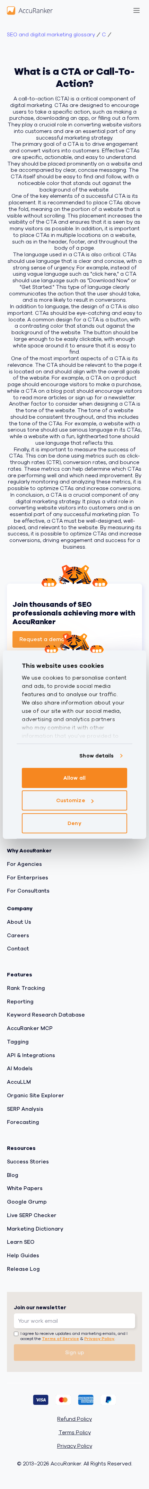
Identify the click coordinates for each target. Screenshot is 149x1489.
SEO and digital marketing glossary (51, 35)
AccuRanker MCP (30, 1028)
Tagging (18, 1041)
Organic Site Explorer (35, 1095)
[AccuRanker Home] (30, 10)
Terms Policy (75, 1432)
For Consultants (28, 890)
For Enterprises (27, 877)
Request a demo (41, 639)
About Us (19, 922)
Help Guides (23, 1255)
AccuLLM (19, 1082)
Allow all (74, 777)
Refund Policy (74, 1419)
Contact (18, 948)
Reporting (20, 1001)
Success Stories (28, 1161)
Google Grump (27, 1201)
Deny (74, 823)
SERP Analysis (25, 1108)
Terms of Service (60, 1338)
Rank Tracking (26, 988)
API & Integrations (31, 1055)
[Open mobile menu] (136, 10)
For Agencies (24, 864)
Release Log (23, 1269)
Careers (18, 935)
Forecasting (23, 1122)
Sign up (74, 1352)
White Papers (25, 1188)
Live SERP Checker (31, 1215)
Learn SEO (20, 1242)
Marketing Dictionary (35, 1228)
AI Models (20, 1068)
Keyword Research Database (46, 1014)
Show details (96, 755)
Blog (12, 1174)
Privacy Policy (99, 1338)
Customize (70, 800)
